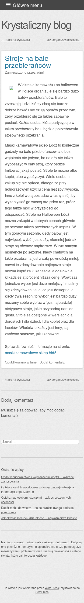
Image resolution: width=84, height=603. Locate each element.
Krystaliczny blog (36, 24)
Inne (33, 362)
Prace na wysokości (15, 39)
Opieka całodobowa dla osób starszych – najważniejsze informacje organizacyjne (37, 489)
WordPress (52, 588)
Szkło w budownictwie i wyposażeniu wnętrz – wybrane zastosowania (37, 479)
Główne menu (27, 5)
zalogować (29, 410)
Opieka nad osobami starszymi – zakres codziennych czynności (36, 499)
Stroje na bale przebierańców (28, 61)
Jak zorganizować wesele (65, 39)
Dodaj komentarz (52, 362)
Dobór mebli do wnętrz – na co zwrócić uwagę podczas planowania (37, 509)
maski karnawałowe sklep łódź (30, 352)
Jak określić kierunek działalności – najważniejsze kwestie (39, 518)
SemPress (42, 592)
